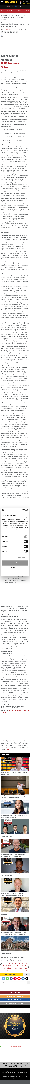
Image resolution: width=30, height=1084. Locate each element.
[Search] (28, 982)
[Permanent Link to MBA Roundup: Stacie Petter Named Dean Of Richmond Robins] (15, 943)
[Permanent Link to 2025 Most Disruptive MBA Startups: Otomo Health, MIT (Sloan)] (15, 826)
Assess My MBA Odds (15, 1007)
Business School (15, 959)
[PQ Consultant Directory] (15, 1050)
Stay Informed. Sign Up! (11, 974)
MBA (22, 960)
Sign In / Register (22, 1074)
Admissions (17, 11)
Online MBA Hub (15, 992)
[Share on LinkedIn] (11, 32)
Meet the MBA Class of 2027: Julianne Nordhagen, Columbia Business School (12, 894)
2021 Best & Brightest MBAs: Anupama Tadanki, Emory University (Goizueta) (8, 967)
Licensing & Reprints (6, 1072)
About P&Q (4, 1071)
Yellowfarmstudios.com (19, 1078)
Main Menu (9, 11)
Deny (15, 572)
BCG (7, 957)
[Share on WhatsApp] (14, 32)
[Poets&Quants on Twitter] (3, 978)
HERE (7, 749)
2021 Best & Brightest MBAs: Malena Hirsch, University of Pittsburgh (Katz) (21, 967)
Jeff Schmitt (7, 29)
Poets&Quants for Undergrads (11, 1065)
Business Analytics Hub (15, 999)
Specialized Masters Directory (15, 996)
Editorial (5, 1074)
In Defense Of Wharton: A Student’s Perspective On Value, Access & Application (15, 796)
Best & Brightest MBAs (14, 957)
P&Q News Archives (13, 1071)
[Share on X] (5, 32)
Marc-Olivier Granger (15, 960)
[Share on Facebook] (2, 32)
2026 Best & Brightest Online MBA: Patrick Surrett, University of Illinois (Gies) (13, 855)
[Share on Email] (8, 32)
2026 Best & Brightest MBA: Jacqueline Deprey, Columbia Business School (14, 816)
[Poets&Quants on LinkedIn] (23, 978)
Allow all (15, 562)
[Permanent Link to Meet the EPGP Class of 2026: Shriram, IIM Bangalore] (15, 904)
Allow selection (15, 567)
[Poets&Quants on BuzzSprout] (7, 978)
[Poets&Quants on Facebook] (11, 978)
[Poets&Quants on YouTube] (19, 978)
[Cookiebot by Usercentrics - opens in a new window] (21, 510)
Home (2, 11)
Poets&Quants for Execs (20, 1063)
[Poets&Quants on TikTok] (26, 978)
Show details (21, 557)
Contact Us (12, 1074)
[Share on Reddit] (17, 32)
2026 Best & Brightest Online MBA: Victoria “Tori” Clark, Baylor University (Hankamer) (13, 933)
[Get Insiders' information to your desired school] (15, 1026)
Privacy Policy (24, 1071)
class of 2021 (23, 959)
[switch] (26, 541)
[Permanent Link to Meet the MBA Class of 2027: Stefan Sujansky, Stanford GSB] (15, 764)
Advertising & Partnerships (21, 1072)
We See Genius (17, 1067)
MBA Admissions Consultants (15, 1003)
